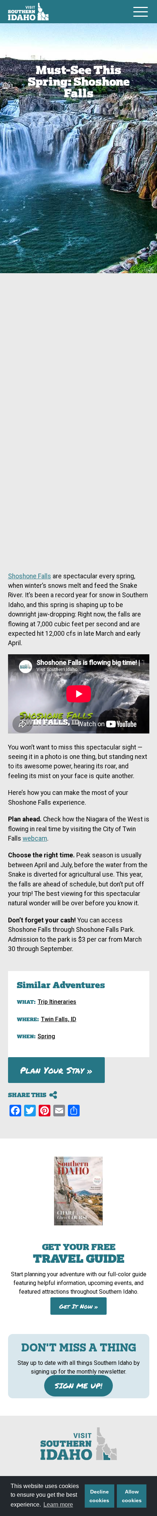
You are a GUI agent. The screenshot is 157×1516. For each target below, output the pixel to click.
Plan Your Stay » (56, 1070)
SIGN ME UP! (78, 1385)
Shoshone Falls (29, 576)
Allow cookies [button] (132, 1496)
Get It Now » (78, 1306)
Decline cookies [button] (99, 1496)
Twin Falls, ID (58, 1019)
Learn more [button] (58, 1504)
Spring (46, 1036)
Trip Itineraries (57, 1001)
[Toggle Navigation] (140, 11)
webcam (35, 838)
